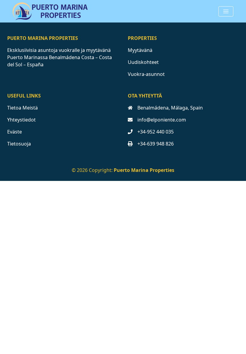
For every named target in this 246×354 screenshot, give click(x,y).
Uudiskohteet (143, 62)
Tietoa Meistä (22, 107)
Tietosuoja (19, 143)
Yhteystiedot (21, 119)
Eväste (14, 131)
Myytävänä (140, 50)
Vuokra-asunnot (146, 74)
